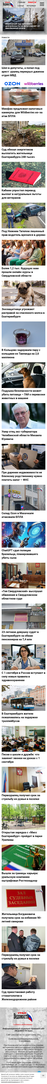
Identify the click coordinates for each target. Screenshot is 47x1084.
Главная (21, 2)
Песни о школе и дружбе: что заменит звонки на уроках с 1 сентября (21, 758)
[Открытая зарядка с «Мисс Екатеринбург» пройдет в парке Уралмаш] (23, 817)
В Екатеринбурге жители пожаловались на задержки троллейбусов (20, 717)
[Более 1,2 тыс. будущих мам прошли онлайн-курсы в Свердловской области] (23, 253)
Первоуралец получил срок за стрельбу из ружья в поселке (21, 797)
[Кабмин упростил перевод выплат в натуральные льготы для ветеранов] (23, 175)
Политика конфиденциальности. (23, 1039)
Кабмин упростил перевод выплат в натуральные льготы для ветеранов (21, 193)
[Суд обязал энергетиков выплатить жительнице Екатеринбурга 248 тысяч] (23, 134)
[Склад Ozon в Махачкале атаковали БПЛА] (23, 497)
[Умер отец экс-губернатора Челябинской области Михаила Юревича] (23, 416)
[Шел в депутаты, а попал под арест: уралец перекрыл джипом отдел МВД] (23, 52)
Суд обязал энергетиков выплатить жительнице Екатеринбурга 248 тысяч (18, 153)
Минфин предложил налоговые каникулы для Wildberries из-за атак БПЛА (22, 112)
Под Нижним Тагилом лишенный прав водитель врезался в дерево (23, 233)
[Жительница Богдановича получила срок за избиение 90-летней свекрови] (23, 898)
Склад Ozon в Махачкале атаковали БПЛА (18, 515)
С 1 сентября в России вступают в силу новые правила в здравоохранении (23, 676)
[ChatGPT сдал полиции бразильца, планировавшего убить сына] (23, 535)
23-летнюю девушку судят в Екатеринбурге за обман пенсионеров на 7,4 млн (20, 635)
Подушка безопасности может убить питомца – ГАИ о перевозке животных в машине (23, 394)
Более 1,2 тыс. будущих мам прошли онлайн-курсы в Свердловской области (20, 271)
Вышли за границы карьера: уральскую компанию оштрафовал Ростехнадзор (20, 876)
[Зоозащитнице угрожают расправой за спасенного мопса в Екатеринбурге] (23, 293)
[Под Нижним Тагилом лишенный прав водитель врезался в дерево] (23, 215)
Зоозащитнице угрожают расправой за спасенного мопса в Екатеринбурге (23, 312)
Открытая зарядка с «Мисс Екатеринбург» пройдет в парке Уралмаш (22, 835)
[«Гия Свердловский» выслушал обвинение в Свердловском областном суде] (23, 575)
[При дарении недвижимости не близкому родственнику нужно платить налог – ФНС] (23, 457)
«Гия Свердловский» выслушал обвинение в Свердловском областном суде (22, 594)
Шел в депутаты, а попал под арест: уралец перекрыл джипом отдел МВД (23, 71)
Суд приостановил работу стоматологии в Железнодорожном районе (19, 995)
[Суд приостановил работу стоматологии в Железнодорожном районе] (23, 976)
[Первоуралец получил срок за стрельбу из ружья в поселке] (23, 780)
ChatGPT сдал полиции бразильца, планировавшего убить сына (20, 553)
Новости (32, 2)
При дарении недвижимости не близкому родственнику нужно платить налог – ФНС (22, 475)
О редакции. (25, 1040)
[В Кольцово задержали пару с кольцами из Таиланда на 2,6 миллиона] (23, 334)
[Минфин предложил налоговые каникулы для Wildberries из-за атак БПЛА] (23, 93)
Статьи (20, 6)
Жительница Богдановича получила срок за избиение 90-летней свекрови (22, 917)
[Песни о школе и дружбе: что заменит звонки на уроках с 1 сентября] (23, 739)
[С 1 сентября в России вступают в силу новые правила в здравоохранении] (23, 657)
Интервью (31, 6)
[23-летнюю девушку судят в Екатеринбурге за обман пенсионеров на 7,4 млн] (23, 616)
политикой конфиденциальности (10, 1082)
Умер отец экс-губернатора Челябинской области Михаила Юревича (22, 435)
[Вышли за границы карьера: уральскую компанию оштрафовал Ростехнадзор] (23, 857)
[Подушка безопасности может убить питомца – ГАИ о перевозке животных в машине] (23, 375)
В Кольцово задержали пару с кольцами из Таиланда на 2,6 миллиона (21, 353)
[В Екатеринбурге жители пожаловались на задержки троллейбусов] (23, 698)
